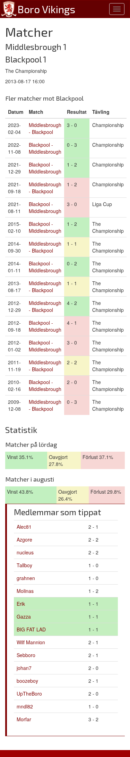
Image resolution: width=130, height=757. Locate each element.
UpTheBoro (29, 693)
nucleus (25, 552)
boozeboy (27, 680)
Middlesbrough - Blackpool (45, 128)
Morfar (24, 719)
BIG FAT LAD (31, 629)
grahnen (26, 578)
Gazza (24, 616)
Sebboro (26, 655)
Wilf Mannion (31, 642)
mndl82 (25, 706)
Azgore (24, 539)
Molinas (25, 590)
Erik (21, 603)
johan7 (24, 667)
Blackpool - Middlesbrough (45, 148)
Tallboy (24, 565)
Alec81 (24, 526)
